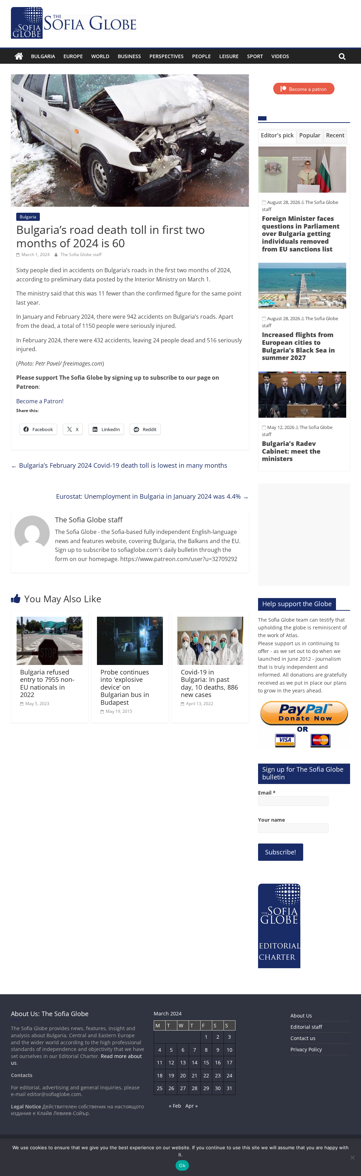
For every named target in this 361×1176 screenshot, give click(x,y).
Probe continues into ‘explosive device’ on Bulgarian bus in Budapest (124, 687)
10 (229, 1049)
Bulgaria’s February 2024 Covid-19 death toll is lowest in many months (119, 465)
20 (183, 1075)
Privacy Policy (306, 1049)
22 (206, 1075)
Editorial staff (306, 1026)
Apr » (191, 1105)
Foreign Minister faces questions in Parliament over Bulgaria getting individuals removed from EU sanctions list (300, 233)
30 (218, 1088)
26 (171, 1088)
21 (194, 1075)
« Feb (175, 1105)
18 (160, 1075)
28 (194, 1088)
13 (183, 1062)
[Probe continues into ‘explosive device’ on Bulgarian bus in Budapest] (130, 621)
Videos (280, 56)
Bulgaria (43, 56)
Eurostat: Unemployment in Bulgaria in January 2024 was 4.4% (152, 496)
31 (229, 1088)
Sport (255, 56)
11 (160, 1062)
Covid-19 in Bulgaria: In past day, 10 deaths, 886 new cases (209, 683)
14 (194, 1062)
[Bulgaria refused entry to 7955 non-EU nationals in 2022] (50, 621)
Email (267, 792)
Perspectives (166, 56)
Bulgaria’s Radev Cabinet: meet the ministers (291, 451)
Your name (271, 819)
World (100, 56)
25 (160, 1088)
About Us (301, 1015)
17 (229, 1062)
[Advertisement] (304, 535)
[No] (352, 1157)
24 (229, 1075)
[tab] (277, 136)
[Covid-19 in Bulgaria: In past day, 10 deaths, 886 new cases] (210, 621)
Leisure (229, 56)
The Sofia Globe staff (81, 254)
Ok (182, 1165)
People (201, 56)
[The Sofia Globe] (19, 56)
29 (206, 1088)
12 (171, 1062)
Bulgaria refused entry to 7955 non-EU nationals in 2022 (47, 683)
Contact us (303, 1038)
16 (218, 1062)
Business (129, 56)
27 (183, 1088)
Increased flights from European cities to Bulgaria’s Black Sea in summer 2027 (298, 346)
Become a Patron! (39, 401)
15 (206, 1062)
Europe (73, 56)
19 (171, 1075)
